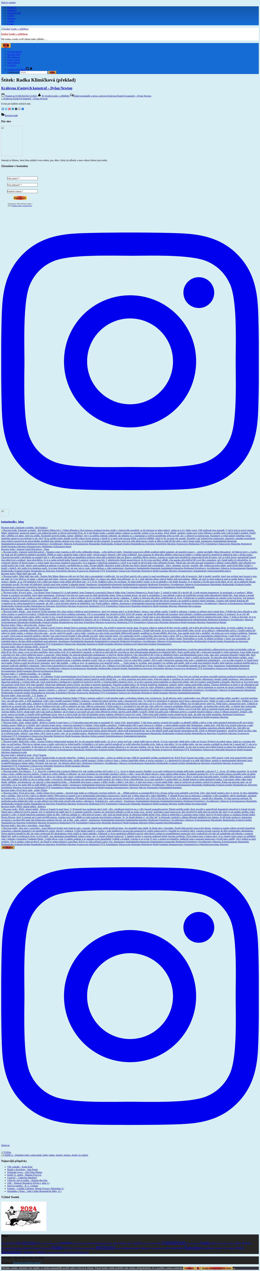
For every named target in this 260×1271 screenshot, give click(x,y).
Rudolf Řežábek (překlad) (212, 1248)
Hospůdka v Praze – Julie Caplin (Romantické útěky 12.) (34, 1191)
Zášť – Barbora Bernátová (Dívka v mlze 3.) (28, 1183)
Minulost (119, 1248)
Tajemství (231, 1248)
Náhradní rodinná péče (131, 1248)
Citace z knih (13, 60)
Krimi (75, 1248)
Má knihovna (13, 57)
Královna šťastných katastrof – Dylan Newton (36, 88)
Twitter (10, 21)
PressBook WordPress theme (27, 1263)
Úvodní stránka (14, 51)
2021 (12, 1243)
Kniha (56, 1247)
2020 (7, 1243)
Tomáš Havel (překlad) (55, 1252)
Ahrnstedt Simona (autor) (50, 1243)
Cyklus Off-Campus (193, 1243)
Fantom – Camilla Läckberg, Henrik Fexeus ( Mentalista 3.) (35, 1188)
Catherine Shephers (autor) (122, 1243)
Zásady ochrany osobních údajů (217, 1268)
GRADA (214, 1243)
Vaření (66, 1252)
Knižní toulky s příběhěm (56, 96)
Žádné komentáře (112, 96)
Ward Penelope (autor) (79, 1252)
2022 (18, 1243)
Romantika (192, 1247)
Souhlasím (189, 1268)
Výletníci (11, 65)
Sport (225, 1248)
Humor (238, 1243)
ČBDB (10, 15)
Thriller (240, 1247)
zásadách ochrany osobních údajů (22, 206)
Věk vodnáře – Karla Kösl (19, 1167)
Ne (198, 1268)
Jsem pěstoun (13, 62)
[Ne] (234, 1268)
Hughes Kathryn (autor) (226, 1243)
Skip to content (8, 2)
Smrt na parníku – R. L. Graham (22, 1185)
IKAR (244, 1243)
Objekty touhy (145, 1248)
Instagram (12, 10)
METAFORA (106, 1247)
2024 (32, 1243)
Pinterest (11, 18)
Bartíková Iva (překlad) (81, 1243)
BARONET (65, 1243)
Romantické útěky (175, 1248)
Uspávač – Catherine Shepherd (22, 1177)
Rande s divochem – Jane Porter (22, 1169)
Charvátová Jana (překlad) (152, 1243)
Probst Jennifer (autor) (158, 1248)
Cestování (137, 1243)
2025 (38, 1243)
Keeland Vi (27, 1248)
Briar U (109, 1243)
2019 (3, 1243)
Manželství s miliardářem (87, 1248)
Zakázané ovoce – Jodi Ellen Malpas (24, 1172)
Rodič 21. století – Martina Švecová (24, 1175)
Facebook (12, 7)
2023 (25, 1243)
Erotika (205, 1243)
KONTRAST (68, 1248)
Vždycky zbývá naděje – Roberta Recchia (27, 1180)
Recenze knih (13, 54)
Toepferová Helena (34, 1252)
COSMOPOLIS (174, 1243)
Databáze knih (14, 13)
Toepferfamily (12, 1252)
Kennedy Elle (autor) (42, 1248)
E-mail (10, 24)
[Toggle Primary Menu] (6, 45)
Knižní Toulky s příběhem (14, 34)
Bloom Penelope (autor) (98, 1243)
